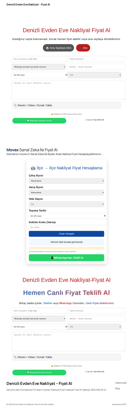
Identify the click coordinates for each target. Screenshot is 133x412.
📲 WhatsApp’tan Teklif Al (66, 257)
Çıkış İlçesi (36, 175)
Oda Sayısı (36, 198)
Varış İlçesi (36, 187)
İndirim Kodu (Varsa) (42, 222)
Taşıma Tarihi (37, 210)
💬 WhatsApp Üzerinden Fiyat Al (39, 121)
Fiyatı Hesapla (66, 233)
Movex (12, 149)
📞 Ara (83, 47)
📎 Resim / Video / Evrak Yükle (33, 105)
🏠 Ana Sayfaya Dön (58, 47)
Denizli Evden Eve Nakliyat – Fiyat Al (28, 4)
